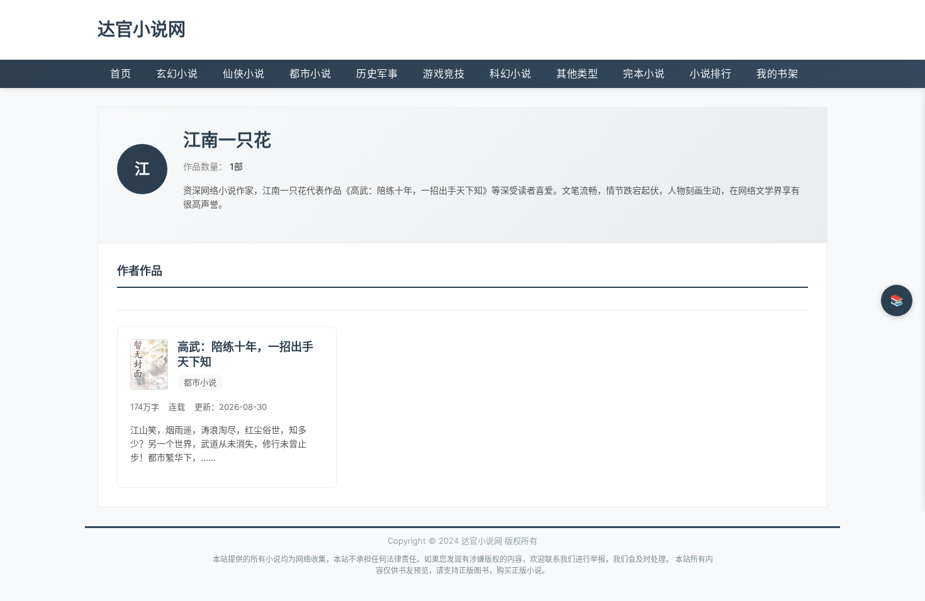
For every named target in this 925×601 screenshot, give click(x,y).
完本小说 (643, 73)
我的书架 (777, 73)
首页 (120, 73)
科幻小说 (510, 73)
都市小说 (310, 73)
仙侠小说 (243, 73)
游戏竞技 (443, 73)
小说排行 (710, 73)
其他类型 (577, 73)
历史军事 (377, 73)
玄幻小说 (177, 73)
